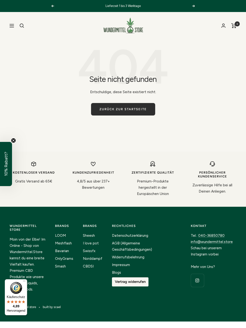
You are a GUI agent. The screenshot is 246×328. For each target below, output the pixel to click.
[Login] (223, 26)
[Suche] (22, 26)
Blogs (116, 272)
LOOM (60, 235)
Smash (60, 266)
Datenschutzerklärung (130, 235)
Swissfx (89, 251)
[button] (6, 164)
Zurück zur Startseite (123, 109)
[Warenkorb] (233, 25)
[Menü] (24, 282)
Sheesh (89, 235)
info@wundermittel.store (212, 242)
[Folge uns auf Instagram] (197, 280)
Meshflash (63, 243)
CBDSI (88, 266)
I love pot (91, 243)
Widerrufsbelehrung (128, 257)
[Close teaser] (13, 140)
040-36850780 (211, 235)
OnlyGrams (64, 258)
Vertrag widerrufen (130, 281)
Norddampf (92, 258)
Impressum (121, 265)
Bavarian (62, 251)
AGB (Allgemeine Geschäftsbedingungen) (132, 246)
